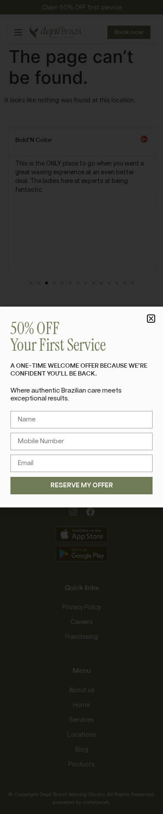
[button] (151, 318)
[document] (81, 407)
